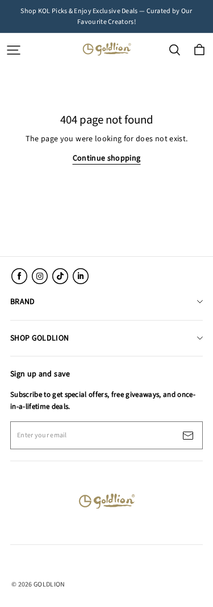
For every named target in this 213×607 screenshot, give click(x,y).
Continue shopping (107, 158)
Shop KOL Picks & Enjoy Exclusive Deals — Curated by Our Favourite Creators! (107, 16)
